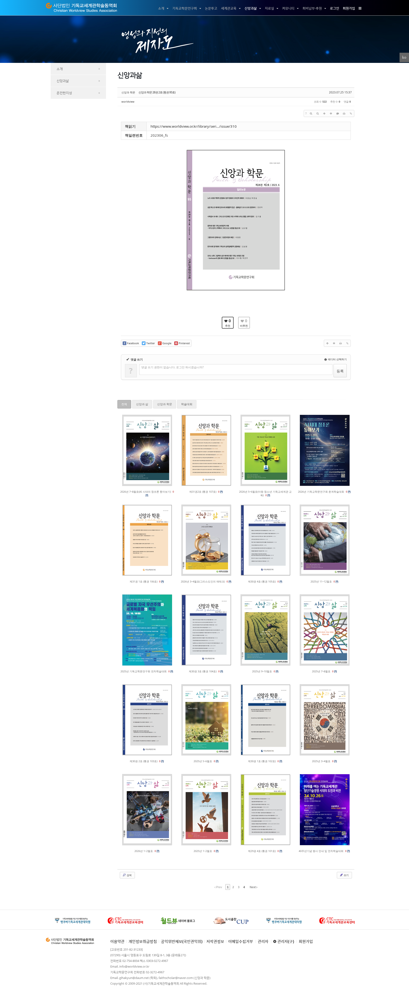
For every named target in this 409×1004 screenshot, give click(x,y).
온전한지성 (78, 93)
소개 (161, 8)
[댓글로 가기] (337, 113)
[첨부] (350, 113)
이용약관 (117, 941)
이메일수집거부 (240, 941)
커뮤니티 (288, 8)
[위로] (324, 113)
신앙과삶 (251, 8)
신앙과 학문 (164, 404)
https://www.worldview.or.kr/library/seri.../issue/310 (194, 126)
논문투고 (211, 8)
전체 (124, 404)
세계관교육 (228, 8)
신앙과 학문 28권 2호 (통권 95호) (156, 92)
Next (253, 887)
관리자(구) (285, 941)
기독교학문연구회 (184, 8)
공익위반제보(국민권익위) (181, 941)
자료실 (269, 8)
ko (404, 57)
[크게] (311, 113)
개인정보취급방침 (143, 941)
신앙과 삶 (142, 404)
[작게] (317, 113)
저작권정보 (215, 941)
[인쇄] (344, 113)
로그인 (334, 8)
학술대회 (186, 404)
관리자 (263, 941)
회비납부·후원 (312, 8)
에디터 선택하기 (337, 359)
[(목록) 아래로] (331, 113)
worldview (127, 101)
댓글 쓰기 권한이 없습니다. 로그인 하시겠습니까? (172, 367)
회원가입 (349, 8)
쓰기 (345, 875)
